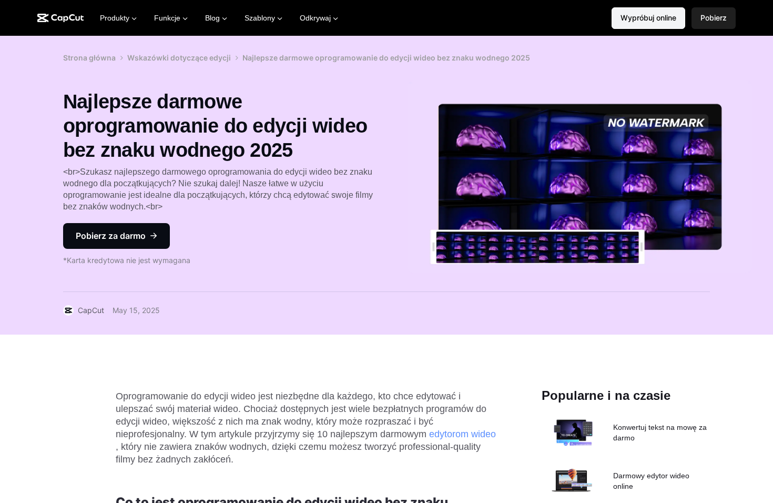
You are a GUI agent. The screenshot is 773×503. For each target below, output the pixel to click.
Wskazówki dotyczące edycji (179, 57)
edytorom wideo (462, 434)
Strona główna (89, 57)
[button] (713, 18)
